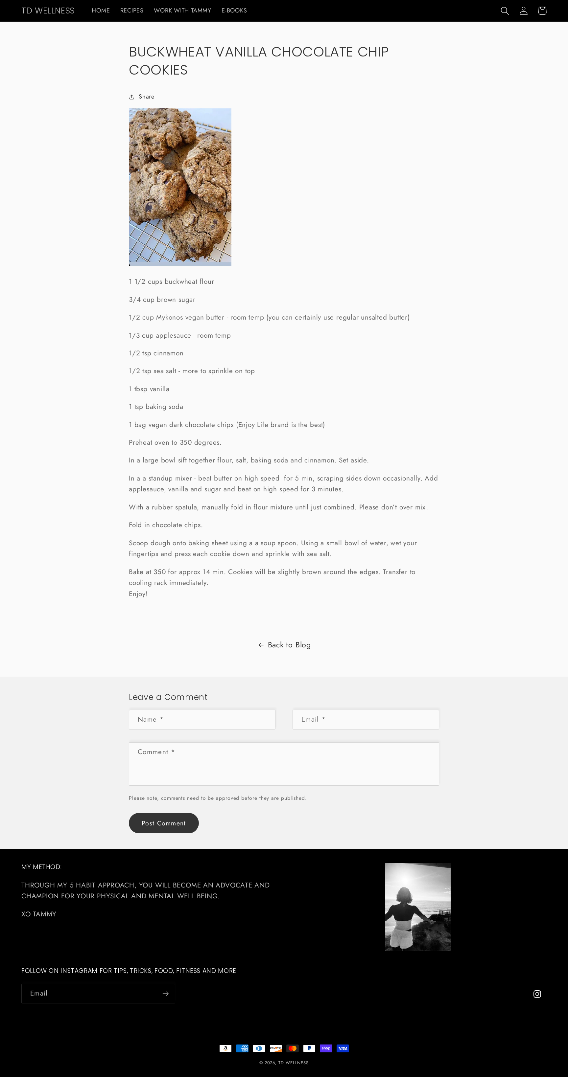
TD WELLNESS (293, 1063)
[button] (504, 10)
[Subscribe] (165, 994)
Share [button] (146, 96)
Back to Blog (289, 644)
